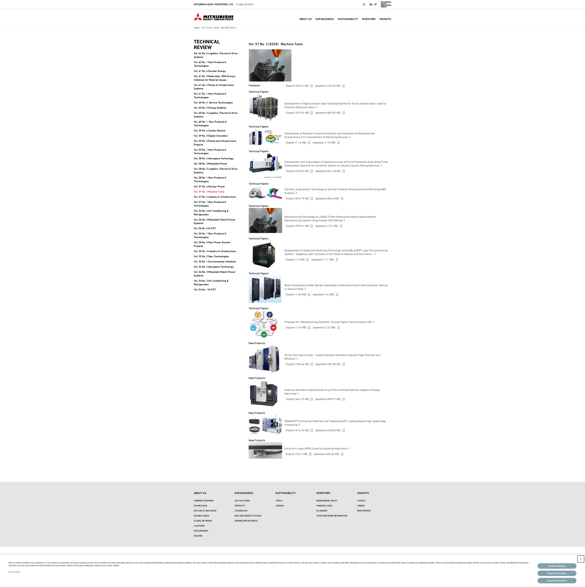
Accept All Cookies (557, 580)
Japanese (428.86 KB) (328, 430)
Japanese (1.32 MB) (324, 327)
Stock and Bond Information (331, 515)
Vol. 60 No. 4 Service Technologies (213, 102)
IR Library (321, 510)
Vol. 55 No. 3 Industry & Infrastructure (215, 251)
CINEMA (361, 505)
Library (279, 505)
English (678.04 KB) (297, 171)
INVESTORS (369, 19)
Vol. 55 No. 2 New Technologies (211, 256)
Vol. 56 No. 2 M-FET (205, 228)
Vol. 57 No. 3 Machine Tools (209, 191)
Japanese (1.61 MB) (327, 225)
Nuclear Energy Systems (248, 515)
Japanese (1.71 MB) (322, 259)
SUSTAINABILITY (348, 19)
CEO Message (200, 505)
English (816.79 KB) (297, 198)
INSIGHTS (385, 19)
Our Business (325, 19)
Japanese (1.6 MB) (323, 294)
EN (370, 4)
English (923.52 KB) (297, 112)
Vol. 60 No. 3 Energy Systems (210, 107)
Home (196, 27)
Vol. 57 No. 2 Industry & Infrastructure (215, 196)
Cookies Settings (557, 566)
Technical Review (207, 44)
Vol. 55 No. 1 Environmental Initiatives (215, 261)
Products (240, 505)
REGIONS (198, 535)
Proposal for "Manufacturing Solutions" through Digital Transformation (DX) (328, 322)
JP (375, 4)
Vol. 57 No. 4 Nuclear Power (209, 186)
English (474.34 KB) (297, 430)
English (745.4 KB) (296, 454)
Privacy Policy (14, 572)
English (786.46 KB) (297, 364)
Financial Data (324, 505)
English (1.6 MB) (295, 259)
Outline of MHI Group (205, 510)
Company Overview (204, 500)
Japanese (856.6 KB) (327, 198)
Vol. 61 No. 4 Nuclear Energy (210, 70)
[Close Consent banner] (580, 559)
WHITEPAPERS (364, 510)
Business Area (201, 515)
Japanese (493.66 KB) (326, 454)
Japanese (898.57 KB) (328, 399)
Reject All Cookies (557, 573)
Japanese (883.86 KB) (328, 112)
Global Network (224, 4)
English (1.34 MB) (296, 327)
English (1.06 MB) (296, 294)
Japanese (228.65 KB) (328, 85)
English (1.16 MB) (296, 142)
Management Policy (327, 500)
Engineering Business (246, 520)
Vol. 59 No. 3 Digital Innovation (211, 135)
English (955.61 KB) (297, 225)
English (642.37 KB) (297, 399)
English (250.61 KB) (297, 85)
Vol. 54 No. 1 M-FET (205, 289)
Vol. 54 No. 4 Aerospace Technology (214, 266)
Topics (278, 500)
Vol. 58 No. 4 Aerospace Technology (214, 158)
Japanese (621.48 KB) (328, 171)
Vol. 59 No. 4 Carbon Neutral (209, 130)
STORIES (361, 500)
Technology (241, 510)
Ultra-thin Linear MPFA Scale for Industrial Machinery (315, 448)
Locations (199, 525)
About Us (305, 19)
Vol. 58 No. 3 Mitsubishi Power (210, 163)
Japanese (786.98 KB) (328, 364)
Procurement (201, 530)
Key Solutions (242, 500)
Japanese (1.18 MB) (324, 142)
